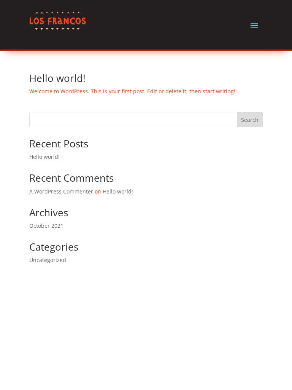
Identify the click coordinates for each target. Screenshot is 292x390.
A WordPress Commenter (61, 191)
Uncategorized (47, 260)
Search (250, 119)
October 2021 (46, 225)
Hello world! (57, 78)
